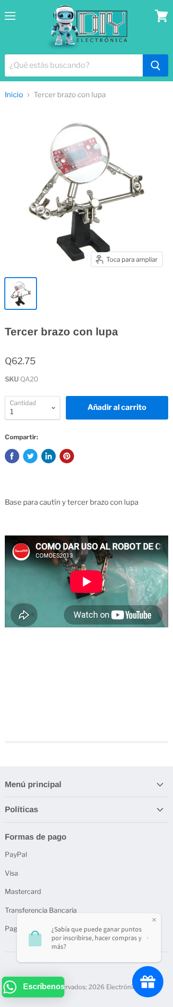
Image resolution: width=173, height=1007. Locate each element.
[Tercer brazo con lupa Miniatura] (20, 293)
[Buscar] (155, 65)
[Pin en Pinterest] (67, 456)
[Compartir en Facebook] (12, 456)
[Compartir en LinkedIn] (48, 456)
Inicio (14, 95)
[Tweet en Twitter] (30, 456)
